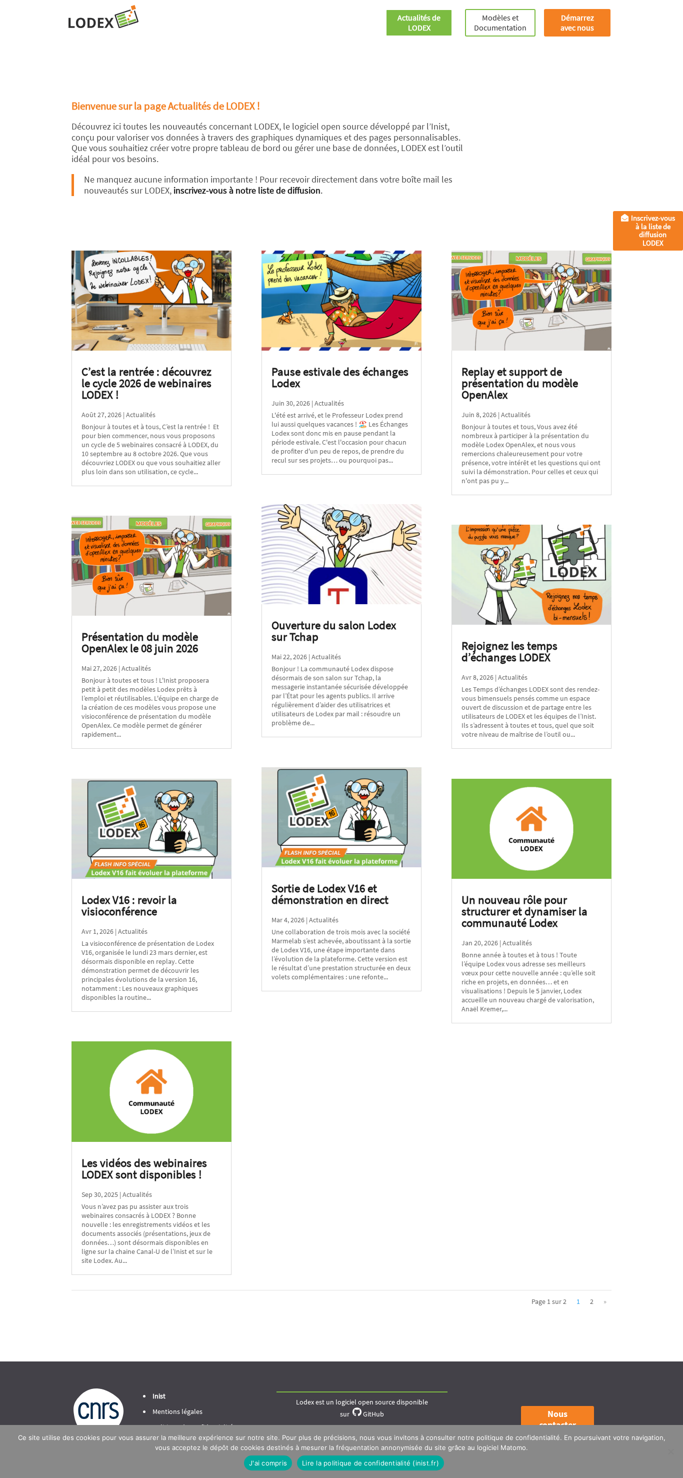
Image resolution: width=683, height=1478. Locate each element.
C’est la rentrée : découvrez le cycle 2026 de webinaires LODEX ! (147, 383)
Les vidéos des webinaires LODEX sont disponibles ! (144, 1168)
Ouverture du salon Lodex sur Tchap (334, 631)
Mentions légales (177, 1411)
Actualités (141, 414)
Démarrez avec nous (577, 23)
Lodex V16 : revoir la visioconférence (129, 905)
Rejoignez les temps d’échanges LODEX (510, 651)
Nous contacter (557, 1419)
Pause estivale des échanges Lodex (340, 377)
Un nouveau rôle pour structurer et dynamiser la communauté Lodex (525, 911)
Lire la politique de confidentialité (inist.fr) (370, 1463)
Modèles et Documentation (500, 23)
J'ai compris (268, 1463)
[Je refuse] (671, 1451)
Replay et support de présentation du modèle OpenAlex (520, 383)
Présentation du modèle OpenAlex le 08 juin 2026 (140, 642)
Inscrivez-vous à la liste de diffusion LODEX (653, 230)
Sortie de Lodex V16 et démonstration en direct (330, 894)
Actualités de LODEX (419, 23)
